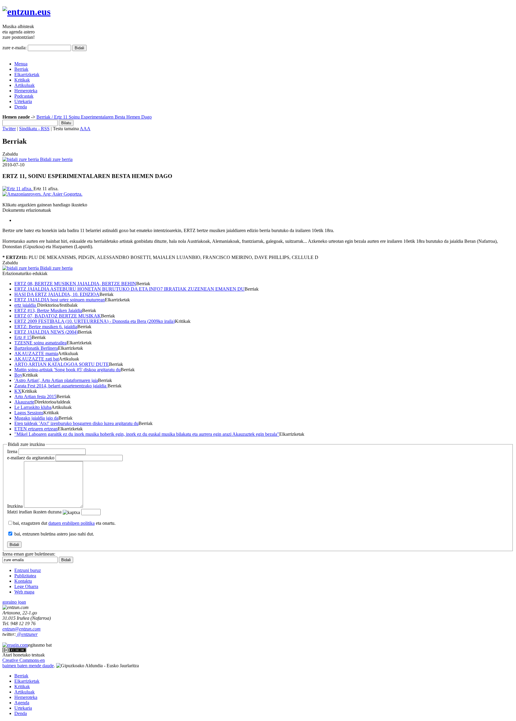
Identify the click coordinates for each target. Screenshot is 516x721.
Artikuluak (24, 85)
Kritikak (22, 79)
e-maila (30, 457)
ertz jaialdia (25, 305)
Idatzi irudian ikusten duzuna (34, 511)
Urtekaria (23, 101)
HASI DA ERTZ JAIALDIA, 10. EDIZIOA (56, 294)
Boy (18, 375)
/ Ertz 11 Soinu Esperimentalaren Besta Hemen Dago (101, 116)
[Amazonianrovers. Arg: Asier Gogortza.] (42, 194)
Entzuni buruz (27, 570)
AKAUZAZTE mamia (36, 353)
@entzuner (27, 634)
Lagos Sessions (28, 412)
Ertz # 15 (23, 337)
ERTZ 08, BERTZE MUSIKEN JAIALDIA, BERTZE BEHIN (75, 283)
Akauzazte (24, 401)
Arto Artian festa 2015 (35, 396)
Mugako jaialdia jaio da (36, 418)
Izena (12, 451)
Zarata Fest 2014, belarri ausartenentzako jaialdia (61, 385)
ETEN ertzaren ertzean (36, 428)
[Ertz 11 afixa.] (17, 188)
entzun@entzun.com (21, 628)
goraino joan (14, 602)
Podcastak (23, 96)
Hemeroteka (25, 90)
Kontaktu (23, 581)
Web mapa (24, 591)
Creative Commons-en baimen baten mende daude (28, 663)
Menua (20, 63)
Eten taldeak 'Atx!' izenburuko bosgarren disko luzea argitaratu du (76, 423)
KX (18, 391)
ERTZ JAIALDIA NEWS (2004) (46, 332)
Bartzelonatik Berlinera (36, 348)
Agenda (21, 702)
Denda (20, 106)
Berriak (21, 69)
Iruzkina (15, 506)
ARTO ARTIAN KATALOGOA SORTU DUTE (61, 364)
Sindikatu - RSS (34, 128)
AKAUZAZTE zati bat (36, 358)
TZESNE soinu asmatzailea (40, 342)
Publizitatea (25, 575)
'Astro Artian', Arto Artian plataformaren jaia (56, 380)
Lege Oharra (26, 586)
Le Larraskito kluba (32, 407)
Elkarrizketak (26, 74)
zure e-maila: (14, 47)
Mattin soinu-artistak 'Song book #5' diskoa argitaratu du (67, 369)
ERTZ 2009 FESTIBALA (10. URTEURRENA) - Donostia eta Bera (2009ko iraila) (94, 321)
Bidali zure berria (56, 159)
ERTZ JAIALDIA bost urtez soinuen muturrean (59, 299)
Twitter (9, 128)
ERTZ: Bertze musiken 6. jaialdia (45, 326)
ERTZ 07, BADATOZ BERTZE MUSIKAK (57, 315)
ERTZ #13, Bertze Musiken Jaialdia (48, 310)
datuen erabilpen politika (71, 523)
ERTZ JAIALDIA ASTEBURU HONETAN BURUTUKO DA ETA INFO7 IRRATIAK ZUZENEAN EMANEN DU (129, 289)
